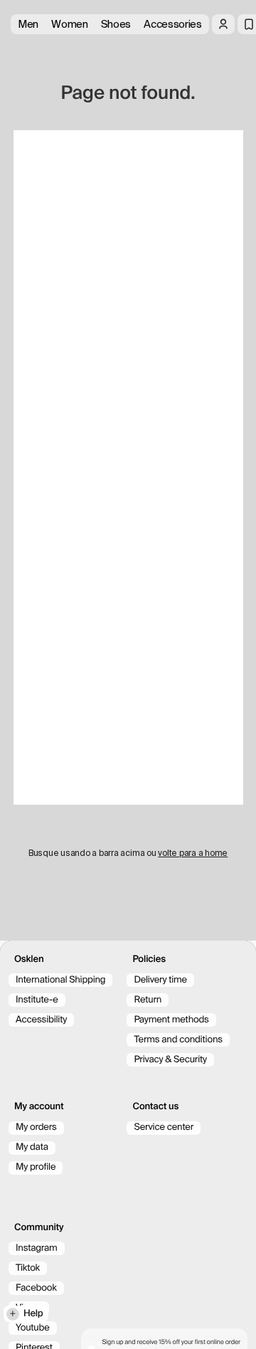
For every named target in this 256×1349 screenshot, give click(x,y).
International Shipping (60, 980)
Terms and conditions (178, 1040)
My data (32, 1147)
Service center (163, 1127)
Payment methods (171, 1020)
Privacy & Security (170, 1060)
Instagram (37, 1248)
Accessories (173, 24)
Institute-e (37, 1000)
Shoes (116, 24)
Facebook (36, 1288)
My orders (36, 1127)
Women (69, 24)
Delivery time (160, 980)
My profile (35, 1167)
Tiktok (28, 1268)
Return (147, 1000)
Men (28, 24)
